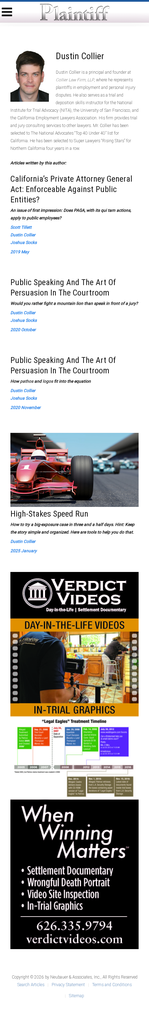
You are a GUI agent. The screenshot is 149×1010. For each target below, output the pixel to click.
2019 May (19, 251)
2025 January (23, 550)
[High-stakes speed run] (74, 469)
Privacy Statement (68, 984)
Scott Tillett (21, 227)
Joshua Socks (23, 242)
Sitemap (76, 995)
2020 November (25, 407)
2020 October (23, 329)
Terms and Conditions (112, 984)
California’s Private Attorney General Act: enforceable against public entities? (71, 189)
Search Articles (30, 984)
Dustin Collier (22, 235)
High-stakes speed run (49, 514)
